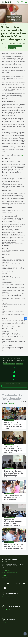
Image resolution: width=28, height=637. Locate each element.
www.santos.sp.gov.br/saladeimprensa (14, 386)
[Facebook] (14, 368)
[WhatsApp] (14, 380)
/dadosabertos (6, 609)
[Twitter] (14, 372)
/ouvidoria (4, 622)
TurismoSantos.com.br (8, 596)
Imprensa (5, 578)
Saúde (10, 46)
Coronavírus (12, 48)
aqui (22, 155)
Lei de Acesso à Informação (9, 573)
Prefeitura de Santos (7, 2)
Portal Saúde (10, 403)
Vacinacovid (18, 46)
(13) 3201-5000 (6, 570)
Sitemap (4, 575)
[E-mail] (14, 376)
